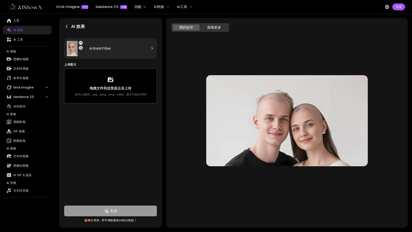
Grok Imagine (71, 6)
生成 (113, 211)
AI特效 (159, 6)
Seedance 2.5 (110, 6)
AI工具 (182, 6)
